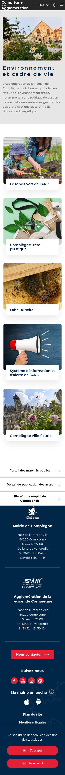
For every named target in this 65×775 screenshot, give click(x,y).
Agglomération (15, 5)
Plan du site (32, 714)
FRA (41, 5)
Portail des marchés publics (30, 470)
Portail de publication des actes (30, 484)
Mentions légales (32, 722)
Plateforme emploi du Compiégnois (30, 499)
